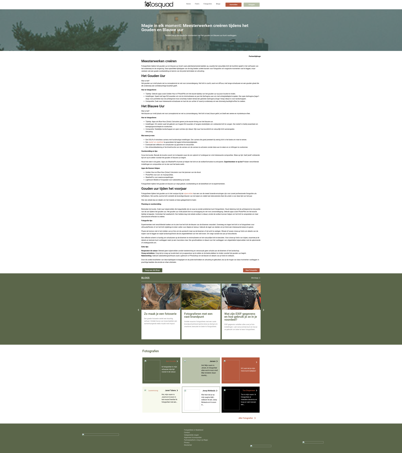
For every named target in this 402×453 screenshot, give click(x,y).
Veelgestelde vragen (191, 435)
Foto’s (197, 4)
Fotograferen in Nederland (193, 430)
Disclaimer (188, 445)
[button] (138, 310)
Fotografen (208, 4)
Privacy (186, 442)
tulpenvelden (188, 194)
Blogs (218, 4)
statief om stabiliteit (156, 142)
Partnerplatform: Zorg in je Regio (196, 440)
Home (188, 4)
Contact (187, 432)
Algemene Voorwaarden (193, 437)
